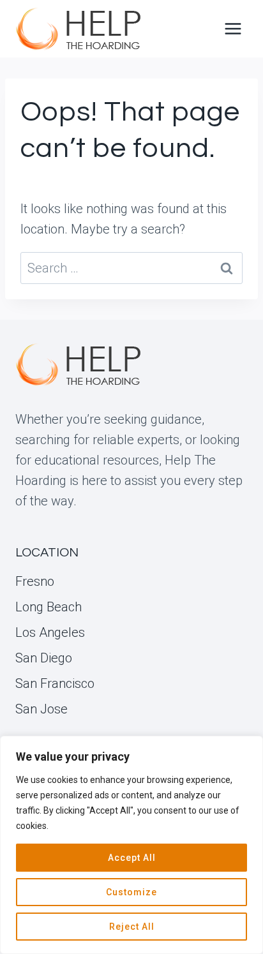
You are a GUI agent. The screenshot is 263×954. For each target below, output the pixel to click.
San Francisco (54, 683)
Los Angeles (50, 632)
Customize (131, 892)
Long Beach (48, 607)
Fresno (34, 581)
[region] (131, 845)
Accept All (132, 858)
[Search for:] (131, 268)
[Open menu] (233, 28)
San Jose (41, 709)
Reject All (131, 926)
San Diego (43, 658)
